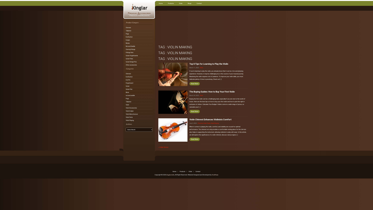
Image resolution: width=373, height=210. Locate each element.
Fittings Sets (129, 52)
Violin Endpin (130, 111)
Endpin (128, 40)
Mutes (128, 43)
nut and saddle (130, 95)
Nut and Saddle (130, 46)
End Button (129, 37)
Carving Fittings (130, 49)
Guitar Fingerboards (132, 55)
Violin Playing (130, 120)
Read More (194, 84)
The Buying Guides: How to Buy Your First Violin (212, 92)
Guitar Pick (129, 89)
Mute (127, 92)
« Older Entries (163, 147)
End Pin (128, 80)
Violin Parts (129, 117)
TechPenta (215, 175)
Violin (127, 105)
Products (171, 3)
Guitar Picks (129, 59)
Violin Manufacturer (132, 114)
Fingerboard (129, 83)
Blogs (189, 3)
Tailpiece (128, 31)
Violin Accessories (131, 108)
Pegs (127, 34)
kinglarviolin (171, 175)
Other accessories (131, 65)
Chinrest (128, 27)
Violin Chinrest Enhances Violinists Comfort (210, 119)
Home (161, 3)
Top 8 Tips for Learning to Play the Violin (208, 64)
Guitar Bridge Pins (131, 62)
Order (181, 3)
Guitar (127, 86)
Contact (199, 3)
